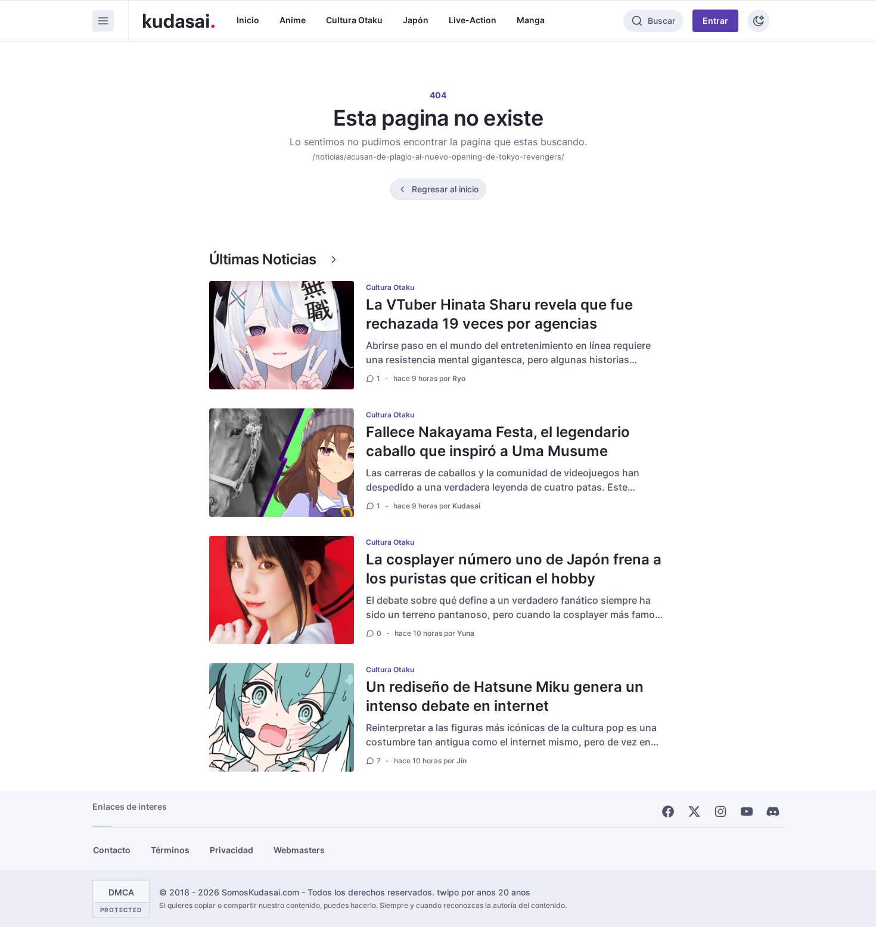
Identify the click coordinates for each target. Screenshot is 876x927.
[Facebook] (668, 811)
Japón (415, 20)
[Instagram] (720, 811)
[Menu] (103, 21)
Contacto (112, 850)
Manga (531, 20)
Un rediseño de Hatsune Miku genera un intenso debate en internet (505, 696)
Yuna (465, 633)
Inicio (248, 20)
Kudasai (466, 505)
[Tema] (758, 21)
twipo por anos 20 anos (483, 892)
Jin (461, 760)
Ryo (458, 378)
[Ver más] (333, 259)
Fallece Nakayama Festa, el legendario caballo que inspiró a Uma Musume (498, 441)
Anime (292, 20)
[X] (694, 811)
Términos (170, 850)
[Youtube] (746, 811)
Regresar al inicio (445, 189)
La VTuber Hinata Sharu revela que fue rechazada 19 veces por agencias (499, 314)
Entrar (715, 20)
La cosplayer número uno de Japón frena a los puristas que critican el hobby (513, 569)
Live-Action (472, 20)
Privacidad (231, 850)
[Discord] (773, 811)
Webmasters (299, 850)
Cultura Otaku (354, 20)
